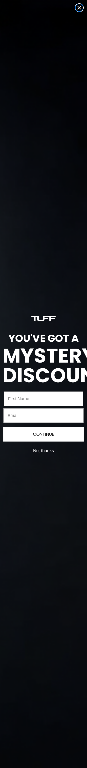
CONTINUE (43, 434)
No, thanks (43, 450)
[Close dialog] (79, 8)
